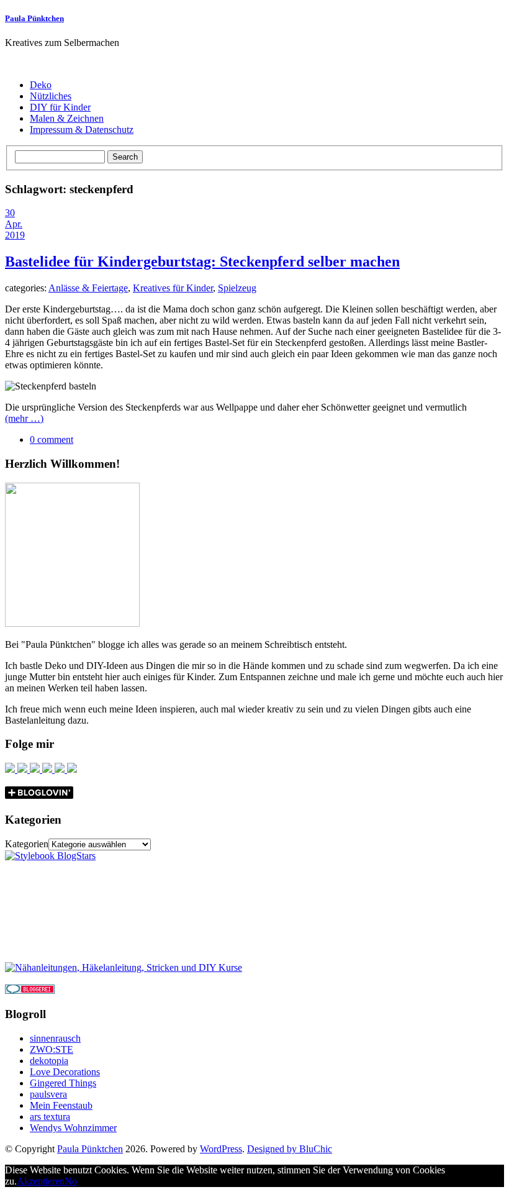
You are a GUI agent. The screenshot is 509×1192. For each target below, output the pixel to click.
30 (10, 212)
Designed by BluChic (289, 1149)
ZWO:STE (51, 1049)
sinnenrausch (55, 1038)
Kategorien (26, 844)
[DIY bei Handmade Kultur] (123, 967)
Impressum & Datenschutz (81, 129)
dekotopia (49, 1060)
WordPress (221, 1149)
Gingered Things (63, 1083)
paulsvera (48, 1094)
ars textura (50, 1116)
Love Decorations (65, 1072)
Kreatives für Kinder (173, 288)
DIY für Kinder (60, 107)
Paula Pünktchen (34, 18)
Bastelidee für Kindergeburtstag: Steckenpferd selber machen (202, 261)
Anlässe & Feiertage (88, 288)
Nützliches (50, 96)
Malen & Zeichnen (67, 118)
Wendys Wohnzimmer (73, 1127)
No (71, 1181)
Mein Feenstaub (61, 1105)
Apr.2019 (15, 229)
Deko (41, 85)
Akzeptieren (41, 1181)
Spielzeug (237, 288)
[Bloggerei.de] (30, 990)
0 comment (51, 439)
